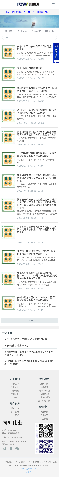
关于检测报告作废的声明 (29, 68)
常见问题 (44, 418)
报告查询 (15, 408)
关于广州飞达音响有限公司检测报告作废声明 (25, 339)
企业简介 (15, 383)
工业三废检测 (44, 397)
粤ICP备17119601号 (29, 468)
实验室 (15, 397)
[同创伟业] (29, 4)
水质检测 (44, 387)
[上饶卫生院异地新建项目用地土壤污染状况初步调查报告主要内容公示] (8, 159)
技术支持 (29, 472)
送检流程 (15, 415)
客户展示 (15, 411)
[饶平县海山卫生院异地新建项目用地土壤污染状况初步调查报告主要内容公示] (8, 137)
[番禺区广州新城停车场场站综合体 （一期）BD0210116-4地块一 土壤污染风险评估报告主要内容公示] (8, 279)
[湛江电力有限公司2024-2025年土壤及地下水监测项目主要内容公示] (8, 257)
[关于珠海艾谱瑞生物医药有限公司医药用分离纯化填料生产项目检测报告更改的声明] (8, 232)
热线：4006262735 (39, 12)
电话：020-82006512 (15, 12)
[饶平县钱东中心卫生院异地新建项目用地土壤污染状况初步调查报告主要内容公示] (8, 181)
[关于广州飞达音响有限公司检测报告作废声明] (8, 52)
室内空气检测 (44, 390)
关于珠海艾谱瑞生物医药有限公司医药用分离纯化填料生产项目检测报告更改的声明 (36, 229)
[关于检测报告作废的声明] (8, 74)
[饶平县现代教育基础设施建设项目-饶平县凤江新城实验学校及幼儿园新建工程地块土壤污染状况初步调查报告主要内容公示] (8, 205)
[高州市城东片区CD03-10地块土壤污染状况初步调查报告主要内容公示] (8, 303)
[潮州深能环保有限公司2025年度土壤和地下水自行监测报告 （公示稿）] (8, 94)
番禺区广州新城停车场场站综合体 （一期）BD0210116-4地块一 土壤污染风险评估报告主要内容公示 (37, 276)
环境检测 (44, 383)
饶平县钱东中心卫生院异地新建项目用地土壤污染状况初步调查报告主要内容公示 (36, 178)
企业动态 (44, 415)
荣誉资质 (15, 390)
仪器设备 (15, 394)
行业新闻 (44, 411)
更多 (31, 320)
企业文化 (15, 387)
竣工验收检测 (44, 400)
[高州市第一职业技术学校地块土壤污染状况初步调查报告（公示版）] (8, 116)
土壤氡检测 (44, 394)
